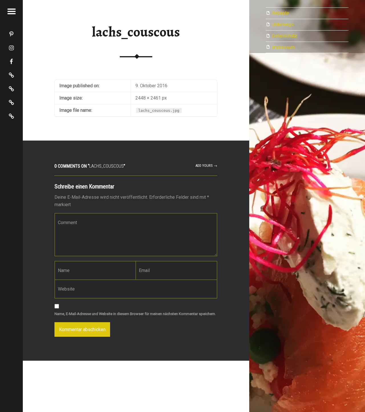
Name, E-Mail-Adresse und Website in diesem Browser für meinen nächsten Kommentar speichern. (135, 314)
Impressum (283, 47)
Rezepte (280, 13)
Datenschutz (284, 35)
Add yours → (206, 165)
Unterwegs (283, 24)
